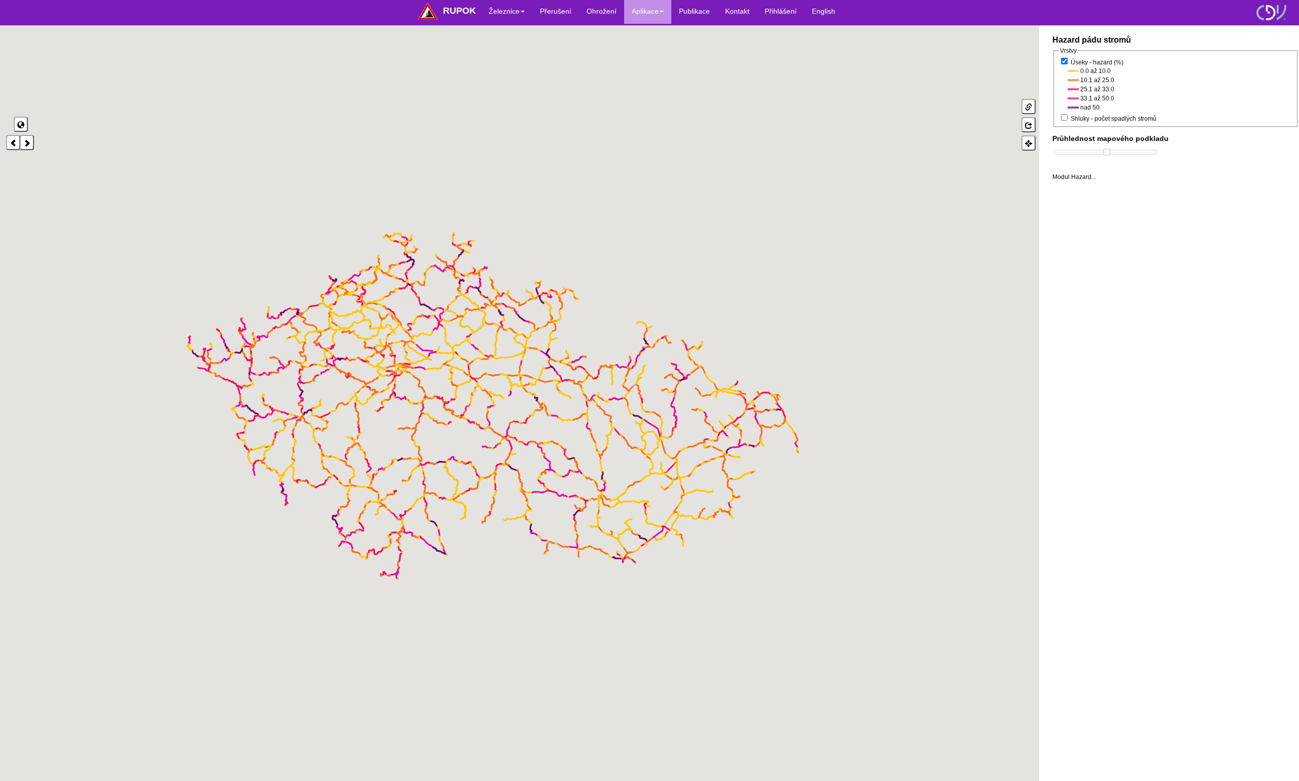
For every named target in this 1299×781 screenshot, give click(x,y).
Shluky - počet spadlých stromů (1113, 118)
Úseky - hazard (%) (1097, 62)
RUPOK (459, 11)
